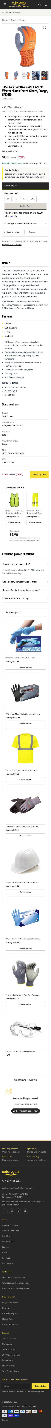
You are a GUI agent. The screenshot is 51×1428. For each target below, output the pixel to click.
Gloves (5, 1247)
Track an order (9, 1349)
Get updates (40, 1386)
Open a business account (13, 1277)
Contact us (7, 1344)
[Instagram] (11, 1211)
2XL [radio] (33, 198)
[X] (18, 1211)
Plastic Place (7, 1319)
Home (5, 20)
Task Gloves (8, 98)
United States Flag (10, 1324)
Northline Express (10, 1313)
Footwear (6, 1258)
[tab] (6, 75)
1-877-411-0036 (13, 1180)
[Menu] (5, 4)
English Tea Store (10, 1302)
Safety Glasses (9, 1241)
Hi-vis (4, 1252)
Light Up (6, 1308)
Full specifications (10, 151)
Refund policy (8, 1360)
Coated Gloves (18, 20)
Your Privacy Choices (11, 1371)
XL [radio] (24, 198)
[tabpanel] (25, 47)
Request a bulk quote (11, 244)
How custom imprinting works (15, 1288)
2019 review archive (11, 1354)
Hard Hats (6, 1236)
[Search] (40, 4)
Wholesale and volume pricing (16, 1283)
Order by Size (39, 474)
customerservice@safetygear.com (17, 1188)
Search (5, 1420)
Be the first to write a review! (25, 1111)
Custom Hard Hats (10, 1230)
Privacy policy (8, 1365)
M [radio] (8, 198)
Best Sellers (7, 1263)
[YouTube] (25, 1211)
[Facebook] (5, 1211)
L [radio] (16, 198)
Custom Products (10, 1225)
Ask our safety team (35, 177)
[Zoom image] (44, 27)
